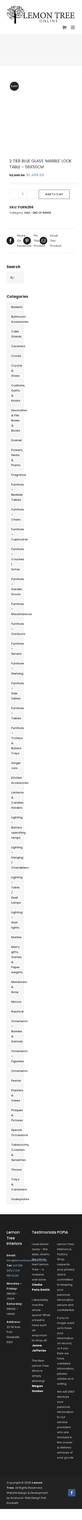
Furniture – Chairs (17, 514)
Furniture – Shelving (17, 668)
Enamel (16, 440)
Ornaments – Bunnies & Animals (17, 1031)
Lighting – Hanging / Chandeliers (17, 857)
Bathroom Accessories (17, 319)
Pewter (16, 1081)
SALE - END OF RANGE (37, 213)
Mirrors (16, 1002)
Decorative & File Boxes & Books (17, 420)
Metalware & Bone (17, 987)
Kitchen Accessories (17, 780)
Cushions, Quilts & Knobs (17, 393)
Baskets (17, 307)
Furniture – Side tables (17, 691)
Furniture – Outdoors (17, 629)
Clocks (16, 356)
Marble (16, 937)
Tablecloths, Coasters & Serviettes (17, 1152)
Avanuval (16, 1498)
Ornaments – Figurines (17, 1056)
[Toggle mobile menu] (73, 27)
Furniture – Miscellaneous (17, 609)
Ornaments (17, 1071)
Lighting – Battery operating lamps (17, 827)
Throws (16, 1170)
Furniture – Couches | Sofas (17, 559)
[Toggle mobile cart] (64, 27)
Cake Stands (16, 334)
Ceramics (17, 346)
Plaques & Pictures (17, 1115)
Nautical (17, 1011)
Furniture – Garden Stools (17, 586)
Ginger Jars (16, 765)
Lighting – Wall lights (17, 920)
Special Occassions (17, 1132)
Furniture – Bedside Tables (17, 492)
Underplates (17, 1199)
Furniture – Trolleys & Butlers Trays (17, 740)
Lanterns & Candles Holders (17, 800)
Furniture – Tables (17, 713)
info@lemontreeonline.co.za (27, 1260)
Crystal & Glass (16, 370)
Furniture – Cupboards (17, 534)
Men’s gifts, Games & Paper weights (17, 959)
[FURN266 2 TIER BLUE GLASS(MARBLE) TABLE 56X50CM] (41, 114)
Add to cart (54, 194)
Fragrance (17, 475)
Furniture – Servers (17, 648)
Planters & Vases (17, 1095)
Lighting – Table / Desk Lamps (17, 890)
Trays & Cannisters (17, 1184)
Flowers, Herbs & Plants (17, 457)
